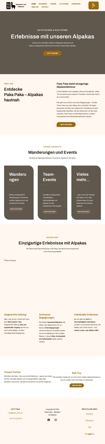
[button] (93, 5)
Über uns (35, 7)
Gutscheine (63, 4)
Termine (53, 4)
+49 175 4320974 (15, 419)
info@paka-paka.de (15, 413)
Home (33, 4)
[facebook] (49, 420)
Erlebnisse (43, 4)
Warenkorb (76, 4)
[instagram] (56, 420)
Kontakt (45, 7)
